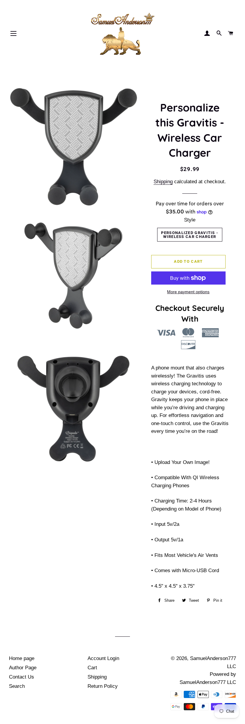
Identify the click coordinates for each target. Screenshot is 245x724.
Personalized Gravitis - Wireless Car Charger (189, 234)
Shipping (163, 181)
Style (189, 220)
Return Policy (103, 686)
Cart (92, 667)
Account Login (103, 658)
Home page (21, 658)
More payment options (188, 291)
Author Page (22, 667)
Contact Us (21, 677)
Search (17, 686)
